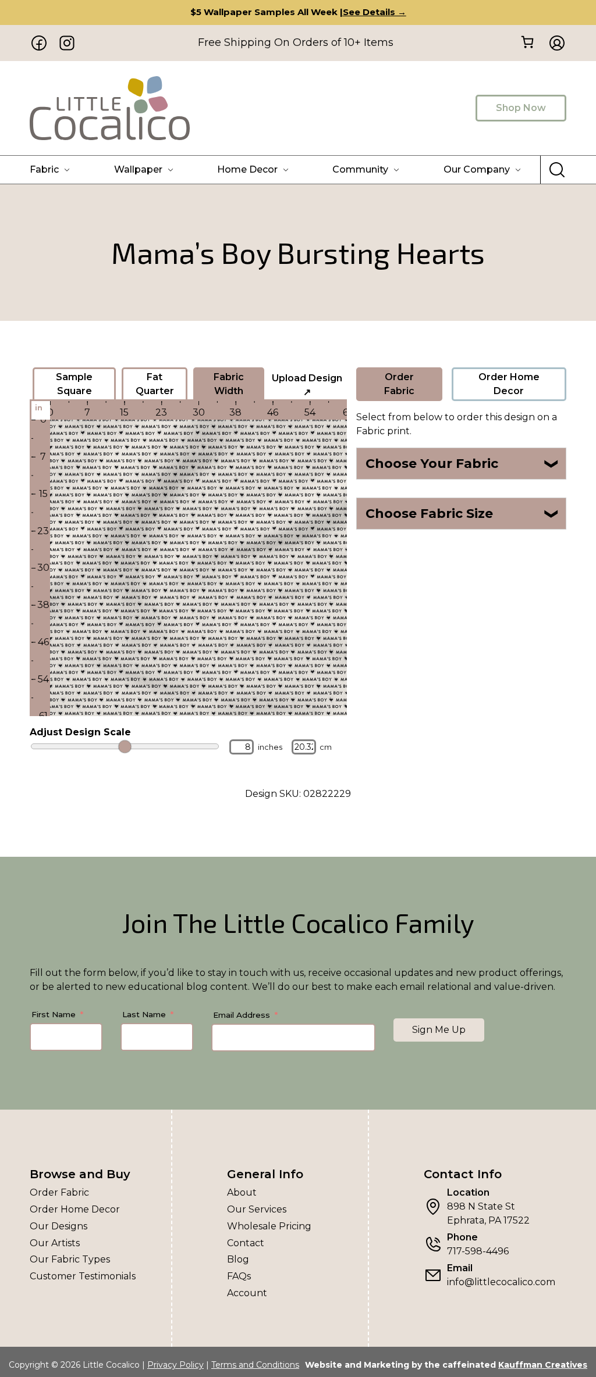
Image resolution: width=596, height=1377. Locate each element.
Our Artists (55, 1243)
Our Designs (58, 1226)
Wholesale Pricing (269, 1226)
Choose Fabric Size (462, 513)
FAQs (239, 1276)
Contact (245, 1243)
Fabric (44, 169)
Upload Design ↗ (307, 385)
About (242, 1192)
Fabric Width (229, 383)
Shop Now (521, 107)
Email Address (241, 1015)
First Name (53, 1014)
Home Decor (247, 169)
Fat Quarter (155, 383)
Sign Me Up (439, 1029)
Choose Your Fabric (462, 463)
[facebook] (39, 43)
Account (247, 1293)
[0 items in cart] (528, 42)
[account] (553, 43)
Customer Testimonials (83, 1276)
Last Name (144, 1014)
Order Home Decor (509, 383)
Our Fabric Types (70, 1259)
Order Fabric (399, 383)
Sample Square (74, 383)
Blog (238, 1259)
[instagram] (67, 43)
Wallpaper (138, 169)
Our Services (256, 1209)
